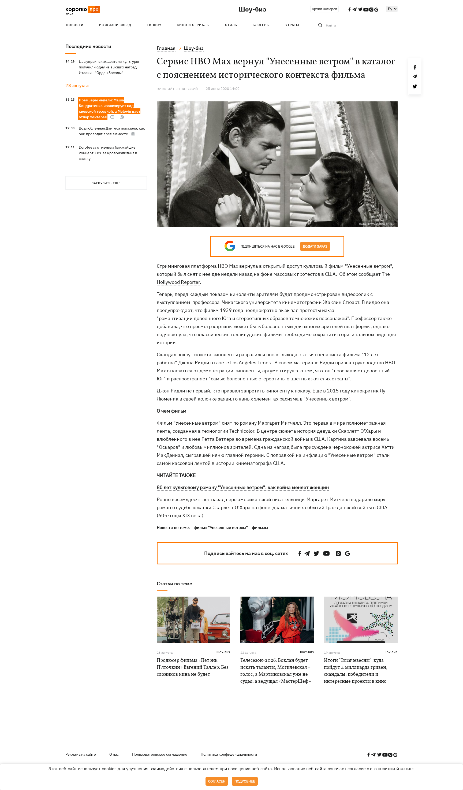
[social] (299, 553)
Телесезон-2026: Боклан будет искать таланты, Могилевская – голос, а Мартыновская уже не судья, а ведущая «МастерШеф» (275, 671)
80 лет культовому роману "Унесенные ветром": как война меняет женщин (243, 487)
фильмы (260, 527)
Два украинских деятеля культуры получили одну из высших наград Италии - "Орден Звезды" (109, 67)
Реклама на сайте (80, 754)
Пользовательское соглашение (159, 754)
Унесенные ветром (368, 266)
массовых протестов (297, 274)
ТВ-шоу (154, 25)
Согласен (216, 781)
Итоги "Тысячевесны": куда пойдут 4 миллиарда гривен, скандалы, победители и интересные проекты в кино (355, 671)
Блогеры (261, 25)
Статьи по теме (174, 583)
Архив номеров (324, 9)
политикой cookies (396, 769)
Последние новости (88, 46)
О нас (114, 754)
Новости (75, 25)
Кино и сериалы (193, 25)
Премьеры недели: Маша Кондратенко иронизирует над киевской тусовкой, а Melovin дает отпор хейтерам (109, 108)
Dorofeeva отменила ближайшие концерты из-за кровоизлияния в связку (108, 153)
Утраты (292, 25)
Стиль (231, 25)
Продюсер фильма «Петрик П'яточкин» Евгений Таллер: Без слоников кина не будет (193, 667)
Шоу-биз (252, 9)
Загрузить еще (106, 183)
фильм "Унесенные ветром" (221, 527)
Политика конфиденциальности (229, 754)
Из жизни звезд (115, 25)
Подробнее (244, 781)
